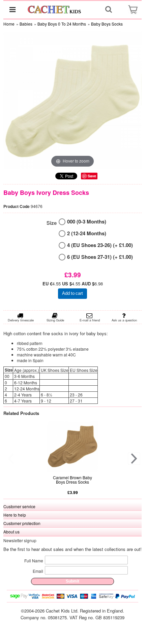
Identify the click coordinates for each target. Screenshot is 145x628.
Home (8, 24)
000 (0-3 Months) (86, 221)
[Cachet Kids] (54, 9)
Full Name (33, 560)
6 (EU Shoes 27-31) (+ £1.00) (100, 256)
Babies (26, 24)
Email (38, 571)
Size (52, 222)
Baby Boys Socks (107, 24)
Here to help (14, 515)
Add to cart (72, 293)
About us (11, 531)
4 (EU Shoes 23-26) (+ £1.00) (100, 245)
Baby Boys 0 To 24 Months (61, 24)
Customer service (19, 506)
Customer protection (21, 523)
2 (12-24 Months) (86, 233)
